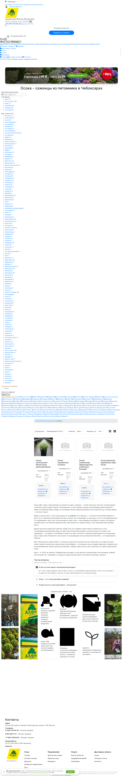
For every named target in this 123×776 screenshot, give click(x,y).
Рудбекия (9, 316)
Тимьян (8, 333)
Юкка (7, 372)
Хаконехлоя (9, 344)
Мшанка (8, 284)
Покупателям (53, 752)
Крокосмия (9, 230)
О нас (21, 4)
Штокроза (9, 363)
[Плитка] (110, 431)
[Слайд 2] (60, 82)
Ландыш (8, 236)
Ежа (7, 202)
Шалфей (9, 357)
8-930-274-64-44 (6, 59)
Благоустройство (77, 755)
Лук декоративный (12, 251)
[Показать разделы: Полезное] (120, 55)
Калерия (8, 215)
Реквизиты (51, 761)
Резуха (8, 309)
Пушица (8, 307)
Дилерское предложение (33, 764)
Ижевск (26, 44)
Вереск (8, 159)
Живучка (9, 204)
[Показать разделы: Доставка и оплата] (120, 48)
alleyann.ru (14, 761)
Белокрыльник (10, 144)
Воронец (8, 169)
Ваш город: (10, 42)
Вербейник (9, 156)
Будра (7, 150)
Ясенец (8, 374)
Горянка (8, 189)
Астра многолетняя (13, 133)
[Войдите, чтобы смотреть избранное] (6, 26)
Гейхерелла (9, 178)
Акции (4, 57)
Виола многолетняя (12, 165)
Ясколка (8, 376)
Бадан (8, 137)
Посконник (9, 301)
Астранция (9, 135)
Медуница (9, 262)
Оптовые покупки (30, 4)
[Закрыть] (5, 39)
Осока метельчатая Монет (41, 462)
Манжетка (9, 258)
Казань (40, 44)
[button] (14, 7)
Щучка (8, 365)
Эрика (8, 367)
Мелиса (8, 264)
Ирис (8, 103)
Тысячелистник (11, 337)
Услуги (4, 53)
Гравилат (9, 191)
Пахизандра (10, 294)
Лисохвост (9, 247)
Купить (41, 485)
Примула (9, 303)
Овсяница (9, 288)
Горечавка (9, 187)
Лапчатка (9, 238)
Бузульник (9, 152)
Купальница (10, 232)
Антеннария (9, 124)
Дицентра (9, 197)
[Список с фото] (114, 431)
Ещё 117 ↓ (5, 394)
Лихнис (8, 249)
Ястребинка (9, 380)
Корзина (20, 46)
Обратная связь (53, 758)
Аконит (8, 120)
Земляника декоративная (14, 208)
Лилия (8, 245)
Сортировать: (40, 431)
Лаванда (9, 234)
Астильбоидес (10, 131)
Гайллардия (10, 172)
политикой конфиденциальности (39, 772)
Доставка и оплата (12, 4)
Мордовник (9, 279)
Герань (8, 184)
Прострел (9, 305)
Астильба (9, 110)
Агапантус (9, 116)
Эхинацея (9, 370)
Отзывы (27, 755)
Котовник (9, 225)
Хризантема (10, 352)
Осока (8, 290)
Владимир (3, 44)
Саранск (79, 44)
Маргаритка (10, 260)
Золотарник (10, 210)
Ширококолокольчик (13, 361)
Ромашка (9, 314)
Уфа (91, 44)
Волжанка (9, 167)
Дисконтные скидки (55, 755)
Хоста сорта (11, 101)
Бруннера (9, 148)
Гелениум (9, 180)
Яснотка (8, 378)
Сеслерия (9, 318)
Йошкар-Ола (33, 44)
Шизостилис (10, 359)
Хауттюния (9, 346)
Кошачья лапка (11, 228)
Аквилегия (9, 118)
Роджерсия (9, 311)
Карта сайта (68, 775)
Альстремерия (10, 122)
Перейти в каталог (61, 33)
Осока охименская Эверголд (84, 462)
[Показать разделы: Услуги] (120, 53)
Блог (26, 767)
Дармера (8, 193)
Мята (7, 388)
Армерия (9, 126)
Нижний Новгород (60, 44)
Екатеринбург (12, 44)
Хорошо (70, 772)
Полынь (8, 299)
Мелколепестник (11, 266)
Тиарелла (9, 331)
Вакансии (27, 761)
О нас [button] (34, 63)
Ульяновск (86, 44)
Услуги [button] (70, 63)
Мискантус (10, 268)
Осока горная (60, 461)
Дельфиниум (10, 195)
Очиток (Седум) (12, 292)
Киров (45, 44)
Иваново (20, 44)
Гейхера (9, 108)
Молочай (9, 275)
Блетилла (9, 146)
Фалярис (8, 339)
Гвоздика (9, 174)
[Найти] (30, 21)
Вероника (9, 161)
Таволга (8, 324)
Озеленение (75, 761)
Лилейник (9, 105)
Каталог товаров (7, 46)
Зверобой (9, 206)
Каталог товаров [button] (18, 63)
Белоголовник (10, 141)
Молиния (9, 271)
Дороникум (9, 200)
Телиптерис (9, 329)
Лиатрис (8, 240)
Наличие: (72, 431)
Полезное (5, 55)
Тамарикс (9, 327)
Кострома (50, 44)
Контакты (40, 4)
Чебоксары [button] (11, 2)
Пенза (69, 44)
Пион (8, 99)
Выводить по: (92, 431)
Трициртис (9, 335)
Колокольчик (10, 221)
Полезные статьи (100, 758)
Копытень (9, 223)
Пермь (73, 44)
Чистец (8, 355)
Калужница (9, 217)
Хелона (8, 348)
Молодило (10, 273)
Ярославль (96, 44)
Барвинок (9, 139)
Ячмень (8, 383)
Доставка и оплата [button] (51, 63)
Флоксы (9, 342)
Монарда (9, 277)
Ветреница (10, 163)
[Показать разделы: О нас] (120, 50)
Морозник (9, 281)
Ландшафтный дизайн (79, 758)
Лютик (8, 253)
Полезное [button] (84, 63)
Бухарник (9, 154)
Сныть (8, 322)
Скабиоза (9, 320)
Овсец (8, 286)
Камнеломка (10, 219)
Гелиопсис (9, 182)
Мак (7, 256)
